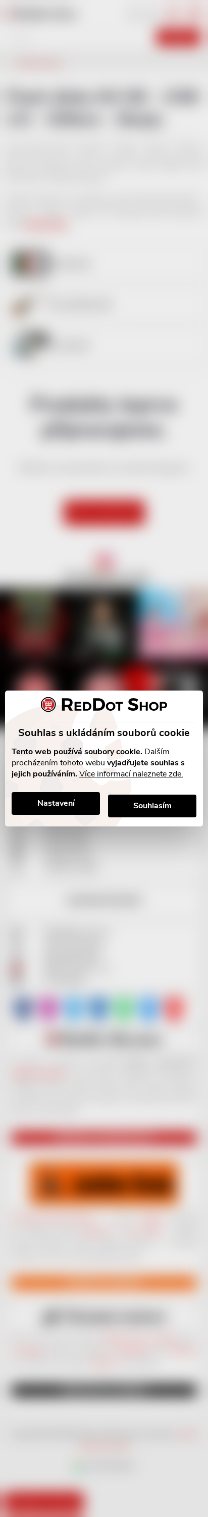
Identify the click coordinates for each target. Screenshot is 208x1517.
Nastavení (56, 803)
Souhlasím (152, 805)
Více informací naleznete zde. (131, 773)
